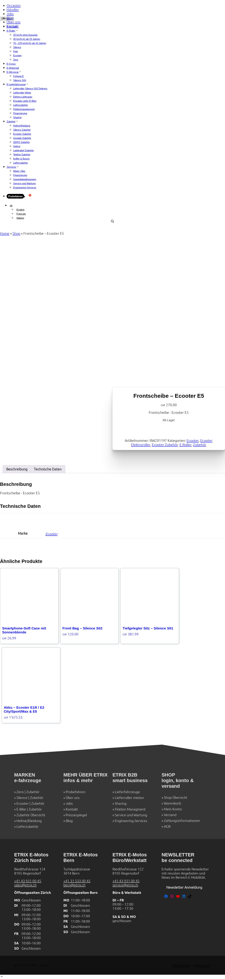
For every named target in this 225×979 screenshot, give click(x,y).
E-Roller (185, 445)
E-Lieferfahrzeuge (16, 84)
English (20, 209)
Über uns (13, 22)
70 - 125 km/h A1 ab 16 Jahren (29, 43)
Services (11, 167)
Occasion (14, 5)
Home (4, 233)
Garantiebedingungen (24, 179)
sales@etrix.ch (25, 885)
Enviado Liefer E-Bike (24, 101)
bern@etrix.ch (74, 885)
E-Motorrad (13, 68)
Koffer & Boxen (21, 158)
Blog (10, 18)
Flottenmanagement (24, 109)
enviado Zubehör (22, 138)
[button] (1, 977)
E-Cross (11, 63)
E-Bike (21, 809)
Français (21, 213)
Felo (15, 51)
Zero (15, 59)
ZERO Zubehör (21, 142)
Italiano (20, 218)
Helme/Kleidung (21, 125)
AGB (167, 826)
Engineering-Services (24, 187)
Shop (16, 233)
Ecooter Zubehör (22, 134)
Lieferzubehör (20, 105)
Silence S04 (19, 80)
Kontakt (13, 26)
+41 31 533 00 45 (76, 881)
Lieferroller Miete (22, 92)
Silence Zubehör (22, 129)
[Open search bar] (112, 221)
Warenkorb (172, 803)
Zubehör (11, 121)
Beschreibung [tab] (17, 469)
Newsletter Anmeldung (184, 887)
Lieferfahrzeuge (127, 792)
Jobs (10, 14)
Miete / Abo (19, 171)
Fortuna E (18, 76)
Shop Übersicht (175, 797)
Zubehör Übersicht (30, 815)
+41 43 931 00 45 (27, 881)
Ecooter (17, 55)
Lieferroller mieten (129, 798)
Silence (17, 47)
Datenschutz (181, 965)
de (11, 205)
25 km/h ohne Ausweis (25, 35)
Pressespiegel (76, 815)
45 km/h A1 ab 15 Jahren (26, 39)
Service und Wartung (24, 183)
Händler (13, 10)
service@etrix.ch (125, 885)
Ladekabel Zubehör (23, 150)
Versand (170, 815)
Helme (16, 146)
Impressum (202, 965)
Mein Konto (173, 809)
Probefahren (15, 196)
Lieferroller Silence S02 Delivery (30, 88)
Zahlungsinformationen (182, 821)
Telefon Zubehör (21, 154)
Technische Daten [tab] (48, 469)
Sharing (17, 117)
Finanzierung (20, 113)
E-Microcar (13, 72)
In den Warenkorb (132, 428)
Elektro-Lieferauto (22, 96)
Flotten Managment (130, 809)
